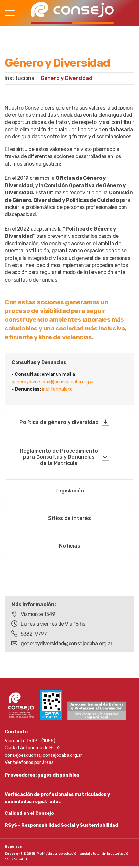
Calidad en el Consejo (29, 813)
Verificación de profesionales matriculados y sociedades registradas (57, 798)
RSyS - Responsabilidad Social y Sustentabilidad (61, 825)
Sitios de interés (69, 518)
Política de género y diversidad (59, 422)
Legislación (69, 491)
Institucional (20, 78)
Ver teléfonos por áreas (29, 762)
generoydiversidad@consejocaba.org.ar (53, 382)
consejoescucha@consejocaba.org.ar (43, 755)
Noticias (69, 546)
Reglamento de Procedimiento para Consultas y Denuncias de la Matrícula (59, 457)
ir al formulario (57, 389)
